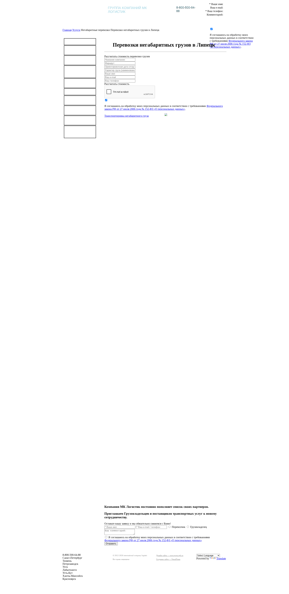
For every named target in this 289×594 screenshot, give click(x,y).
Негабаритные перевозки (76, 100)
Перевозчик (178, 527)
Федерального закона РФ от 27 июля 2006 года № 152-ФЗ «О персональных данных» (231, 43)
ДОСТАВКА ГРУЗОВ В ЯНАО (80, 120)
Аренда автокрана (78, 91)
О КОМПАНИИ (113, 17)
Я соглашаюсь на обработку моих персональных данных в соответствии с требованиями (232, 37)
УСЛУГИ (166, 17)
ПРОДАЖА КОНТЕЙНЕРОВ (77, 110)
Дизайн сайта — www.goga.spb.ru (169, 555)
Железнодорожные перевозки (79, 50)
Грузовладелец (198, 527)
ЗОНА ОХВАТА (80, 158)
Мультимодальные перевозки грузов (78, 83)
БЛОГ (201, 17)
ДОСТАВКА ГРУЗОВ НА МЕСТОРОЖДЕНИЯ (80, 71)
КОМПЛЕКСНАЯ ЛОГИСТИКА (141, 18)
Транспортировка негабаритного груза (126, 115)
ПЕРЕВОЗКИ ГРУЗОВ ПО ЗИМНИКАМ (75, 132)
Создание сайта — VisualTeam (168, 559)
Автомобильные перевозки (77, 60)
